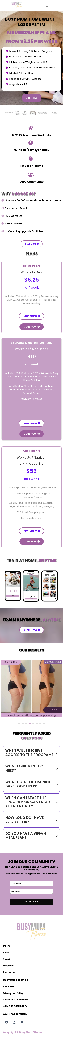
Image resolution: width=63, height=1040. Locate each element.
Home (6, 952)
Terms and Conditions (15, 999)
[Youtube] (22, 1022)
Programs (8, 965)
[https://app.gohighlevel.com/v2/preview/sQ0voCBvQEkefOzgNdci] (16, 5)
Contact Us (9, 972)
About (6, 959)
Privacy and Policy (13, 993)
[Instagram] (14, 1022)
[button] (47, 6)
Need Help (8, 986)
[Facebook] (7, 1022)
